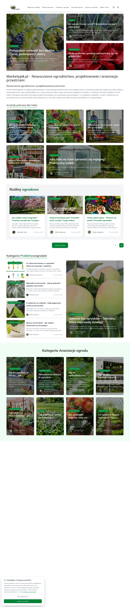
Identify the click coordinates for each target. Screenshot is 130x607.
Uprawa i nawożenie (91, 7)
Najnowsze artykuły (34, 7)
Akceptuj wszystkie (23, 601)
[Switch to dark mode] (118, 7)
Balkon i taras (104, 7)
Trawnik (72, 20)
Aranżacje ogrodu (77, 7)
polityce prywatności (29, 592)
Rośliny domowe (74, 49)
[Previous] (115, 245)
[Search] (114, 7)
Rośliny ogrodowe (47, 7)
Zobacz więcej (60, 245)
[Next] (121, 245)
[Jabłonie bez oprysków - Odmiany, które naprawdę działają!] (95, 299)
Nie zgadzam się (23, 596)
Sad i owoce (14, 46)
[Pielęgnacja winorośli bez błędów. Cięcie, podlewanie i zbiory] (35, 42)
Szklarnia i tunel (14, 121)
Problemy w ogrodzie (62, 7)
